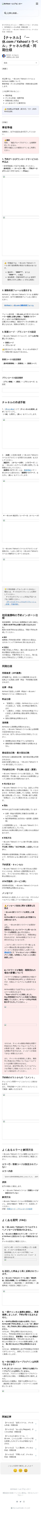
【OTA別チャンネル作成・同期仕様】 (16, 27)
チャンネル (10, 409)
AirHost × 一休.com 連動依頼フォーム (19, 305)
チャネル (35, 25)
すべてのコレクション (9, 25)
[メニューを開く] (37, 3)
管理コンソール (24, 25)
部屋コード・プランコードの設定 (19, 1209)
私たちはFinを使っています (21, 1508)
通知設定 (7, 952)
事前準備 (27, 470)
